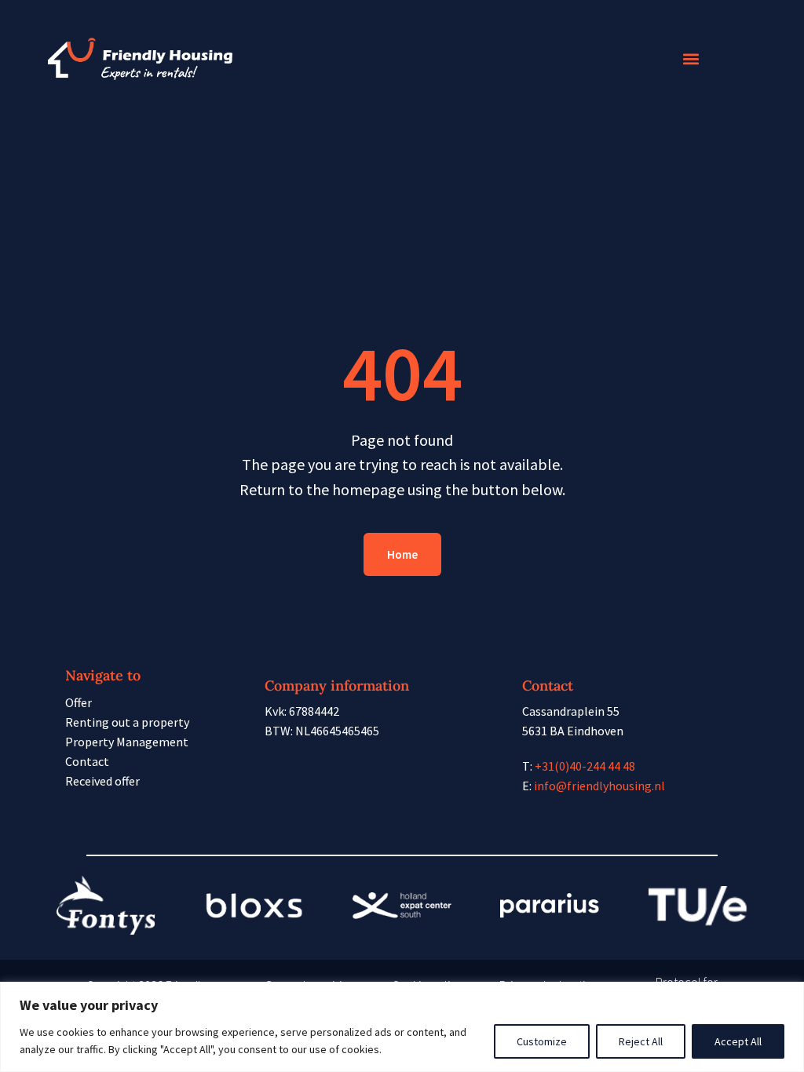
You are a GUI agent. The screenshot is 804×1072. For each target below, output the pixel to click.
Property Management (126, 741)
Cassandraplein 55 (570, 711)
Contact (87, 761)
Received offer (102, 781)
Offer (78, 702)
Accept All (738, 1041)
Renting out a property (127, 722)
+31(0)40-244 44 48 (585, 766)
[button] (691, 59)
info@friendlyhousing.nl (599, 785)
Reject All (641, 1041)
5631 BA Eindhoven (572, 730)
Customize (542, 1041)
